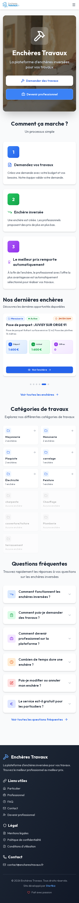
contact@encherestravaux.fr (25, 865)
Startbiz (50, 885)
